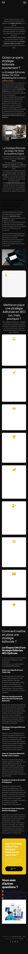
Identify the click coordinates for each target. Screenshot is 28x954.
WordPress (21, 938)
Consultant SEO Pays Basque (8, 10)
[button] (14, 891)
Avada (24, 936)
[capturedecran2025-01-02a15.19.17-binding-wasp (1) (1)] (3, 2)
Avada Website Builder (16, 936)
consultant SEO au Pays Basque (16, 37)
